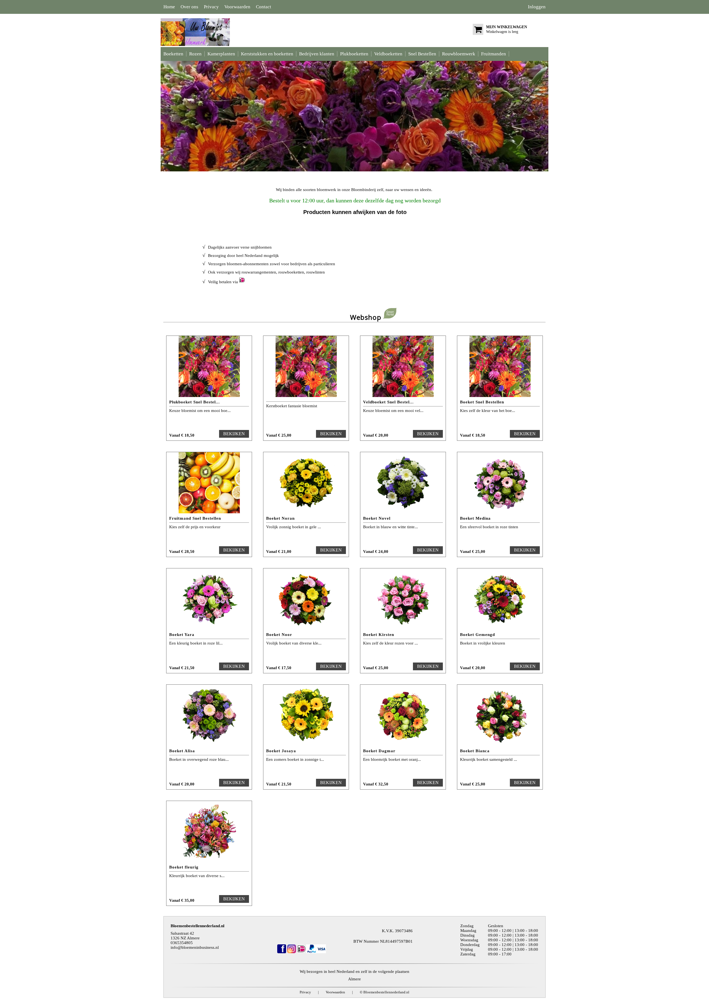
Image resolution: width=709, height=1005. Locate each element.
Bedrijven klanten (316, 53)
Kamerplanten (221, 53)
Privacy (211, 6)
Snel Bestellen (422, 53)
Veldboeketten (388, 53)
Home (169, 6)
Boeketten (173, 53)
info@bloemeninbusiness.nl (195, 947)
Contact (263, 6)
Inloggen (537, 6)
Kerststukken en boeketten (267, 53)
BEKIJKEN (234, 433)
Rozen (195, 53)
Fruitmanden (493, 53)
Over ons (189, 6)
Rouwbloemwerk (458, 53)
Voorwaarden (237, 6)
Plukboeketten (354, 53)
